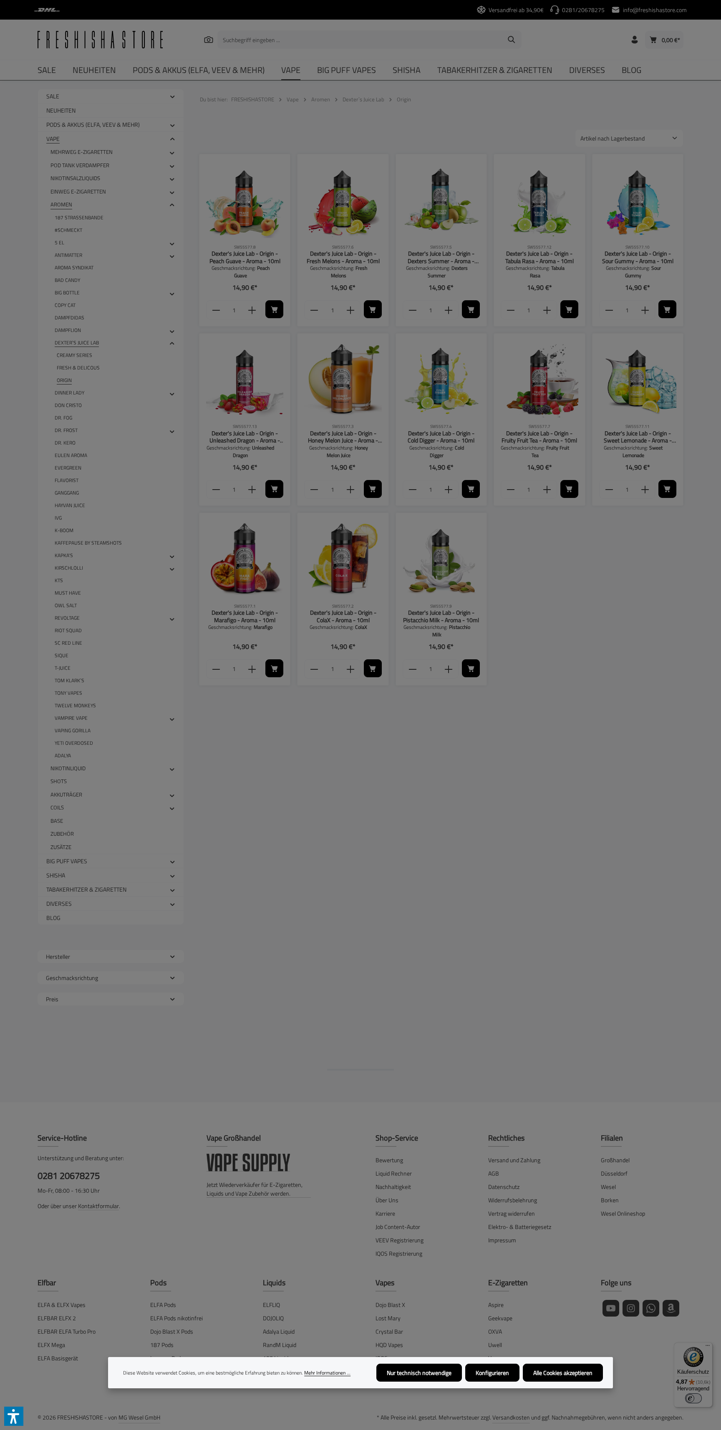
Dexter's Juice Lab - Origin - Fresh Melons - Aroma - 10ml (343, 257)
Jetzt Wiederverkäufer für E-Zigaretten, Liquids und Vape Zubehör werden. (255, 1189)
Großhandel (615, 1160)
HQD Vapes (389, 1344)
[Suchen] (208, 39)
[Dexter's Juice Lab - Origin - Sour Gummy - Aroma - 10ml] (637, 199)
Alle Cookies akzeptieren (562, 1372)
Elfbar (47, 1282)
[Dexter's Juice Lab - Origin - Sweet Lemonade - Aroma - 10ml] (637, 378)
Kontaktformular (98, 1205)
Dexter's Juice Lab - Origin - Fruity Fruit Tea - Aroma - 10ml (539, 437)
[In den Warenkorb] (274, 309)
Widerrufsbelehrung (512, 1200)
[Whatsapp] (651, 1308)
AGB (493, 1173)
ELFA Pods (163, 1304)
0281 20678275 (69, 1176)
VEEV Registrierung (400, 1240)
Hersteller (58, 956)
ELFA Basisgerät (58, 1358)
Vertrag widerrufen (511, 1213)
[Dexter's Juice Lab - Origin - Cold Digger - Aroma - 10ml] (441, 378)
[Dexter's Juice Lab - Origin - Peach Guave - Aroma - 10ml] (244, 199)
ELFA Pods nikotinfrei (176, 1318)
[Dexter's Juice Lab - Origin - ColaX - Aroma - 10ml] (342, 558)
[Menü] (708, 1347)
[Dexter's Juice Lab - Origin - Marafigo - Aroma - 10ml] (244, 558)
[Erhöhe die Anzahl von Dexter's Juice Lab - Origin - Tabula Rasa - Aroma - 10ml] (547, 309)
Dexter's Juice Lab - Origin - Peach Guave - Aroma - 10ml (244, 257)
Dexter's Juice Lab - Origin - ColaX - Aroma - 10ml (343, 616)
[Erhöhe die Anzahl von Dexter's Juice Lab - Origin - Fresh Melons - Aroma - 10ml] (350, 309)
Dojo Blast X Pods (171, 1331)
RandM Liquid (279, 1344)
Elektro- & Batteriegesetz (519, 1226)
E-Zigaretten (508, 1282)
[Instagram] (631, 1308)
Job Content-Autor (398, 1226)
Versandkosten (511, 1417)
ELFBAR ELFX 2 (57, 1318)
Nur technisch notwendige (419, 1372)
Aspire (496, 1304)
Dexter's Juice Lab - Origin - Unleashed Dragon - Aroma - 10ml (244, 437)
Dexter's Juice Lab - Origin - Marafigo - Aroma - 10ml (245, 616)
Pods (158, 1282)
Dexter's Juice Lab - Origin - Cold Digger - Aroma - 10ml (441, 437)
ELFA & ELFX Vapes (62, 1304)
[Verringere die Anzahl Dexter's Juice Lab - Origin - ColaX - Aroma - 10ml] (314, 669)
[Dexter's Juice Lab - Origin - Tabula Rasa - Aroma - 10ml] (539, 199)
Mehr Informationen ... (327, 1373)
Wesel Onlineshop (623, 1213)
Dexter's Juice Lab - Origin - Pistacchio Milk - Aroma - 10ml (441, 616)
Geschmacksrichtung (72, 977)
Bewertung (389, 1160)
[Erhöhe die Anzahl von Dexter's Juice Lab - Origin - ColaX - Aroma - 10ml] (350, 669)
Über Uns (387, 1200)
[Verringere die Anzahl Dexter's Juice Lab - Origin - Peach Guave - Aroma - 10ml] (216, 309)
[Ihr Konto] (634, 40)
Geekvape (500, 1318)
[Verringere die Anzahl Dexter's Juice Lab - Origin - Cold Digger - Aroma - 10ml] (412, 489)
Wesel (608, 1186)
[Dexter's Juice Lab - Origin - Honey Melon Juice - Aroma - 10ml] (342, 378)
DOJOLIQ (273, 1318)
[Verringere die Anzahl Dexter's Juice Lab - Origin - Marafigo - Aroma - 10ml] (216, 669)
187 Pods (162, 1344)
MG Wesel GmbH (139, 1417)
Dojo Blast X (390, 1304)
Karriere (385, 1213)
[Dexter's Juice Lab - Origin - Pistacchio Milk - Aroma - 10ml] (441, 558)
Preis (52, 999)
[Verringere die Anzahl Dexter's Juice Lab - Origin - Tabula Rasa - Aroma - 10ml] (510, 309)
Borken (610, 1200)
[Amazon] (671, 1308)
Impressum (502, 1240)
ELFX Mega (51, 1344)
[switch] (693, 1398)
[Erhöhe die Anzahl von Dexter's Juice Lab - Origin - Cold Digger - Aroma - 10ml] (449, 489)
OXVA (495, 1331)
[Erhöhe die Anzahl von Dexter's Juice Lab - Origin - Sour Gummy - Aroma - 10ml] (645, 309)
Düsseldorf (614, 1173)
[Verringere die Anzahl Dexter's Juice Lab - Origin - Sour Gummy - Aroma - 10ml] (609, 309)
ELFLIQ (271, 1304)
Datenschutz (503, 1186)
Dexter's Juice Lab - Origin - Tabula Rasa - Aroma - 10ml (539, 257)
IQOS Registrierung (399, 1253)
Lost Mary (388, 1318)
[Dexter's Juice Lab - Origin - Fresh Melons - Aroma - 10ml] (342, 199)
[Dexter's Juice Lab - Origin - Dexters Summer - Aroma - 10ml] (441, 199)
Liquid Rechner (394, 1173)
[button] (172, 96)
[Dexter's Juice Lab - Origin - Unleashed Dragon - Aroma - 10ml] (244, 378)
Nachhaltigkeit (393, 1186)
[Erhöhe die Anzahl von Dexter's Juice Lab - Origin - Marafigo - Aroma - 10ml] (252, 669)
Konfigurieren (492, 1372)
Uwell (495, 1344)
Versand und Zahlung (514, 1160)
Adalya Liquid (279, 1331)
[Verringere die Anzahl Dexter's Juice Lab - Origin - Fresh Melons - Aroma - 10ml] (314, 309)
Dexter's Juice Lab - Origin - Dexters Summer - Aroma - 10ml (441, 257)
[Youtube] (611, 1308)
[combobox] (359, 39)
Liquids (274, 1282)
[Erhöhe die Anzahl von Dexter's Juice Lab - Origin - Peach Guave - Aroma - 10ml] (252, 309)
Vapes (385, 1282)
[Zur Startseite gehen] (100, 40)
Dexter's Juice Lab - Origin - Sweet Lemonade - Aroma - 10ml (638, 437)
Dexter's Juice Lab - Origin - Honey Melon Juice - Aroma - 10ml (343, 437)
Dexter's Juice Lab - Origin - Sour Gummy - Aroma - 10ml (637, 257)
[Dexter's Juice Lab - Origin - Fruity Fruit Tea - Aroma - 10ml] (539, 378)
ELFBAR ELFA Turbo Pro (67, 1331)
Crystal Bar (389, 1331)
